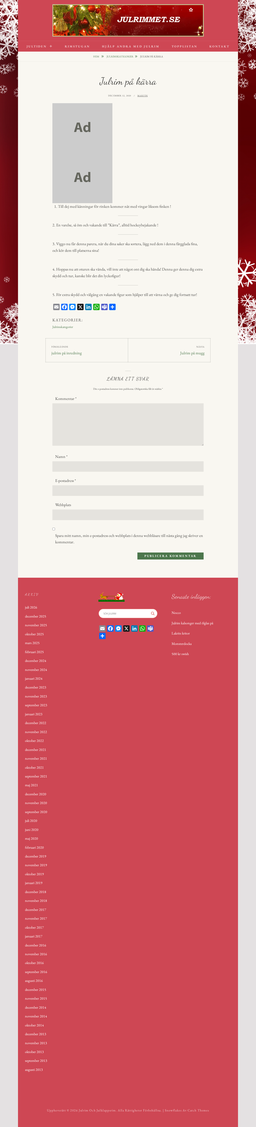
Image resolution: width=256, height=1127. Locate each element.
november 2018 (36, 900)
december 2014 (35, 1007)
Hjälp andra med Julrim (131, 46)
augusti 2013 (34, 1069)
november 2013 (36, 1043)
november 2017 (36, 918)
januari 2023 (33, 714)
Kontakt (219, 46)
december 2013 (35, 1034)
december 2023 (35, 687)
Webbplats (63, 504)
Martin (142, 95)
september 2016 (36, 971)
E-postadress (65, 480)
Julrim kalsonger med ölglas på (192, 623)
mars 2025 (32, 642)
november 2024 (36, 669)
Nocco (176, 612)
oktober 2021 (34, 767)
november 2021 (36, 758)
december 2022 (35, 722)
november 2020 (36, 802)
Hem (96, 56)
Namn (61, 456)
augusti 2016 (34, 980)
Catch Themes (198, 1110)
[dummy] (82, 127)
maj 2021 (31, 785)
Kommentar (66, 398)
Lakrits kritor (181, 633)
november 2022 (36, 731)
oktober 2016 (34, 962)
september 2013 (36, 1060)
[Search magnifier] (153, 613)
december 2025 (35, 616)
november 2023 (36, 696)
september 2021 (36, 776)
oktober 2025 (34, 634)
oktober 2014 (34, 1025)
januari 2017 (33, 936)
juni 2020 (31, 829)
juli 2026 (31, 607)
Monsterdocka (182, 643)
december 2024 (35, 660)
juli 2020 (31, 820)
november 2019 (36, 865)
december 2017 (35, 909)
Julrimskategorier (120, 56)
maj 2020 (31, 838)
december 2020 (35, 794)
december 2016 (35, 945)
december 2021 (35, 749)
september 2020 (36, 811)
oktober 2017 (34, 927)
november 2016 (36, 954)
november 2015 (36, 998)
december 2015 (35, 989)
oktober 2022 (34, 740)
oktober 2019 (34, 874)
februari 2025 (34, 651)
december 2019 (35, 856)
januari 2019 (33, 882)
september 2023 (36, 705)
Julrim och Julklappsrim (97, 1110)
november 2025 (36, 625)
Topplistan (185, 46)
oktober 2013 (34, 1051)
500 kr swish (180, 653)
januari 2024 (33, 678)
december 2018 (35, 891)
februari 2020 (34, 847)
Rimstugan (77, 46)
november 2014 (36, 1016)
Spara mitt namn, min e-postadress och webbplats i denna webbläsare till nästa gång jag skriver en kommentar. (129, 539)
